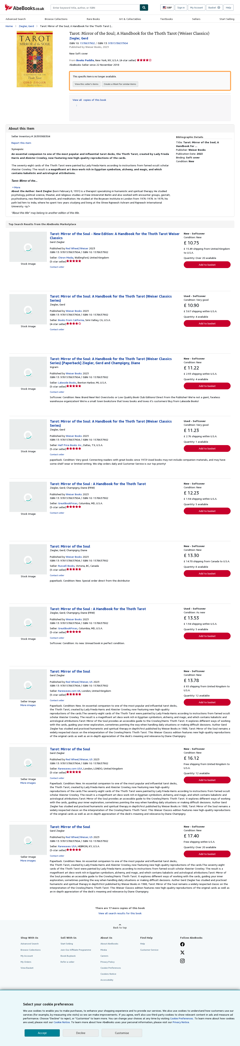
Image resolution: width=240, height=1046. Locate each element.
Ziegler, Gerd (26, 26)
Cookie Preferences (110, 967)
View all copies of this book (89, 99)
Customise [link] (122, 1033)
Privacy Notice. (181, 1022)
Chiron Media (65, 257)
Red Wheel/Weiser (77, 248)
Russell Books (66, 565)
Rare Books (93, 18)
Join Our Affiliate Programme (76, 949)
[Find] (144, 7)
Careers (104, 955)
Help (228, 7)
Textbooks (166, 18)
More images (28, 705)
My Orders (26, 961)
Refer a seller (67, 961)
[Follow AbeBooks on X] (182, 952)
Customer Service (149, 949)
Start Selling (227, 18)
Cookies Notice (108, 973)
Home (9, 26)
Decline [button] (80, 1033)
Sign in (181, 7)
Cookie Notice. (62, 1022)
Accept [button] (42, 1033)
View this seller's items (86, 84)
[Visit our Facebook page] (182, 944)
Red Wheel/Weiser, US (79, 681)
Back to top (120, 927)
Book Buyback (68, 955)
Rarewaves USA (67, 846)
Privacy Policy (107, 961)
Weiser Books (74, 310)
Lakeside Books (67, 382)
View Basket (27, 967)
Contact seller (57, 266)
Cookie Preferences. (182, 1018)
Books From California (71, 320)
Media (103, 949)
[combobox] (95, 7)
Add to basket (207, 264)
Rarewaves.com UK (69, 690)
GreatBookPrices (67, 503)
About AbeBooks (109, 943)
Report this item (21, 142)
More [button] (17, 187)
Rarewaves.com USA (70, 768)
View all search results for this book (120, 913)
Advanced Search (16, 18)
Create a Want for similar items (120, 84)
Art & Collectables (130, 18)
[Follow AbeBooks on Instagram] (182, 961)
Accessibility (106, 979)
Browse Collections (56, 18)
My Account (196, 7)
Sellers (196, 18)
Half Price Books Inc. (70, 445)
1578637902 (87, 43)
